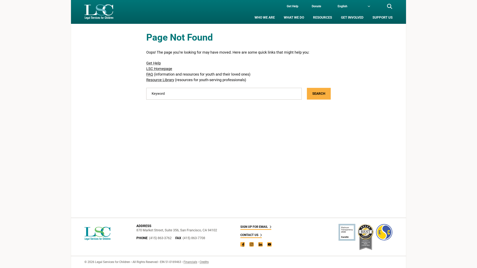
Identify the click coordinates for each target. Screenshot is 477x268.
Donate (316, 6)
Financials (190, 262)
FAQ (149, 74)
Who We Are (265, 17)
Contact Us (249, 235)
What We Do (294, 17)
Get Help (292, 6)
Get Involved (352, 17)
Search (318, 93)
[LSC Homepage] (98, 11)
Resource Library (160, 80)
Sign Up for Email (254, 227)
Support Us (382, 17)
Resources (322, 17)
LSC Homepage (159, 68)
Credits (204, 262)
